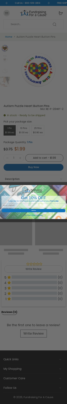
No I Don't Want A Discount (34, 215)
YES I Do (33, 210)
